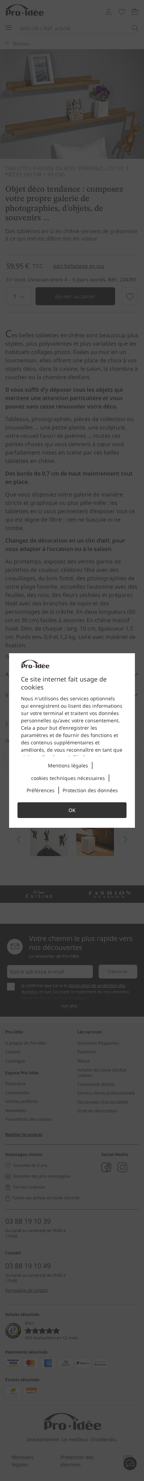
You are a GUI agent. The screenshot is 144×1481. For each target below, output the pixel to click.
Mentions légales (68, 765)
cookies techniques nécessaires (68, 778)
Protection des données (90, 790)
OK (72, 810)
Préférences (41, 790)
